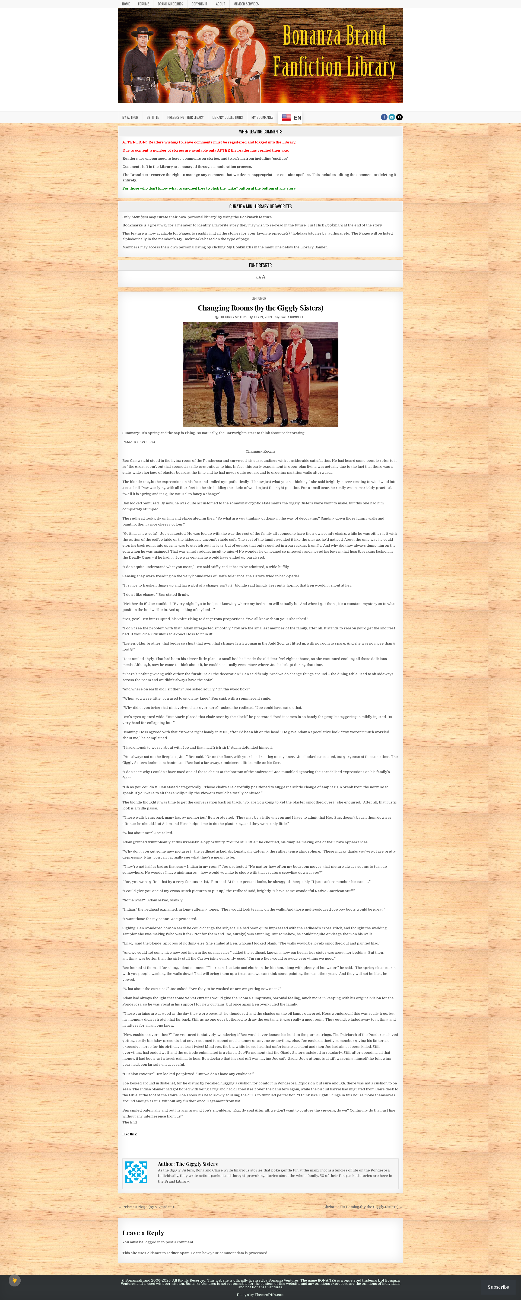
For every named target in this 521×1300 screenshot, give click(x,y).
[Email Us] (392, 117)
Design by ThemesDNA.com (260, 1295)
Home (126, 4)
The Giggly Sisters (233, 317)
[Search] (399, 117)
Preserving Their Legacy (185, 117)
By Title (153, 117)
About (220, 4)
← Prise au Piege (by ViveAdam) (146, 1207)
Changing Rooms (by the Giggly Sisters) (260, 307)
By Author (130, 117)
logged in (152, 1242)
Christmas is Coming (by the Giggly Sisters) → (363, 1207)
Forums (144, 4)
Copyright (200, 4)
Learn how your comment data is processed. (229, 1253)
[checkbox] (15, 1280)
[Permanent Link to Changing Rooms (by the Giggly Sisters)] (260, 374)
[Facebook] (384, 117)
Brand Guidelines (170, 4)
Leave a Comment (291, 317)
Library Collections (227, 117)
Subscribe (498, 1287)
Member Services (246, 4)
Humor (261, 298)
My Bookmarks (263, 117)
